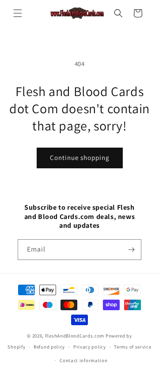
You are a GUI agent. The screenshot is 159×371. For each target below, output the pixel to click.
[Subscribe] (131, 249)
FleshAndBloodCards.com (74, 336)
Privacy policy (89, 347)
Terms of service (132, 347)
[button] (17, 13)
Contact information (83, 360)
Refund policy (49, 347)
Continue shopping (80, 157)
